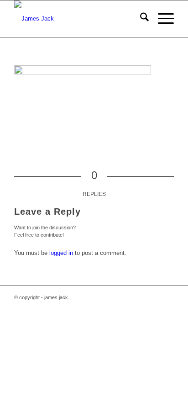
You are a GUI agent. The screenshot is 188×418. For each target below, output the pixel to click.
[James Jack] (78, 18)
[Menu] (161, 18)
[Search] (140, 18)
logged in (61, 252)
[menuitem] (140, 18)
